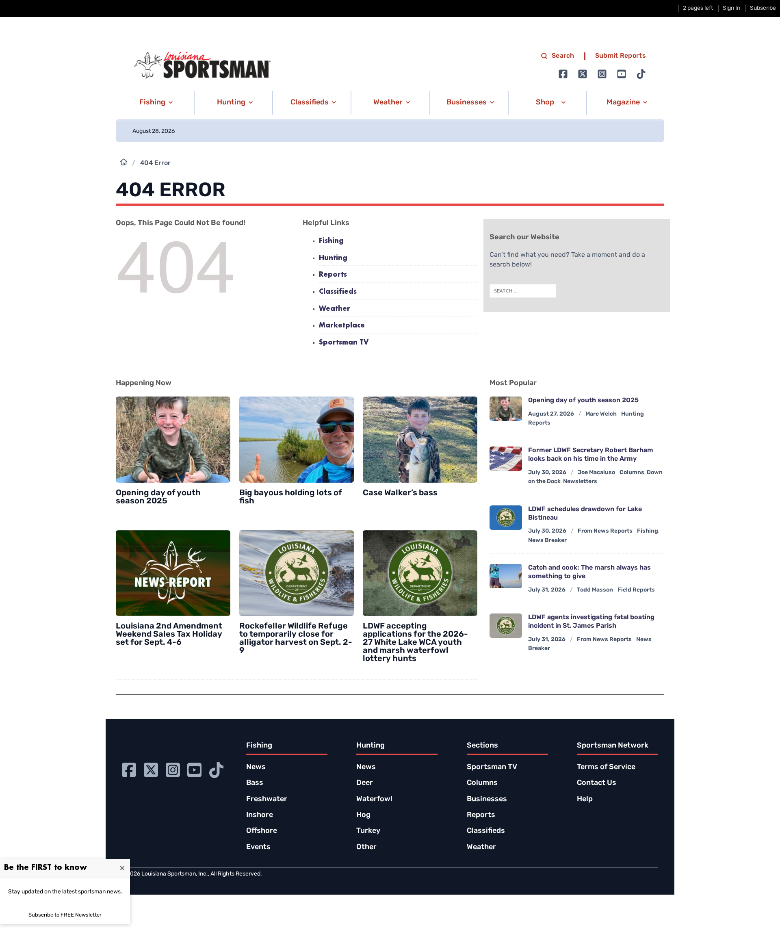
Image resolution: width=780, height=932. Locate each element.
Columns (632, 473)
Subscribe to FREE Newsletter (65, 915)
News (256, 767)
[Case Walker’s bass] (420, 440)
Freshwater (266, 799)
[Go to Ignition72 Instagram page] (602, 74)
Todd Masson (595, 590)
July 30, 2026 (547, 473)
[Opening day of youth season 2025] (173, 440)
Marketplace (342, 325)
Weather (334, 309)
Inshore (259, 815)
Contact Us (596, 783)
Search (563, 56)
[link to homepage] (202, 65)
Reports (333, 274)
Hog (363, 815)
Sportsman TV (343, 342)
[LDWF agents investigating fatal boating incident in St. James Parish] (506, 625)
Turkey (368, 831)
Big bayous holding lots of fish (290, 497)
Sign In (731, 8)
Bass (254, 783)
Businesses (487, 799)
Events (258, 847)
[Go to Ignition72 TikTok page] (641, 74)
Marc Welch (601, 414)
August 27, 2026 (551, 414)
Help (585, 799)
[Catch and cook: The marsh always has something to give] (506, 576)
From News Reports (605, 531)
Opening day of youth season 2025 (158, 497)
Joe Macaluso (596, 473)
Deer (364, 783)
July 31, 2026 (547, 590)
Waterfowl (374, 799)
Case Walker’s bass (400, 493)
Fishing (331, 241)
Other (366, 847)
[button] (154, 103)
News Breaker (547, 541)
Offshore (261, 831)
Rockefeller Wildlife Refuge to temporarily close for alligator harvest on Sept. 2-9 (295, 638)
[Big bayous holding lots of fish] (296, 440)
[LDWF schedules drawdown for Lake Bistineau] (506, 517)
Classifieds (338, 291)
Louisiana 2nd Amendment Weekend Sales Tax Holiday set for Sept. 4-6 (169, 634)
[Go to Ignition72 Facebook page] (563, 74)
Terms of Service (606, 767)
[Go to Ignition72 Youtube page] (621, 74)
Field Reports (636, 590)
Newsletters (580, 482)
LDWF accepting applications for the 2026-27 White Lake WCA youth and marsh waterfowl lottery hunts (415, 642)
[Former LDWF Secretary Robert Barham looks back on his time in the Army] (506, 458)
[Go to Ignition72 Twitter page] (582, 74)
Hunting (333, 258)
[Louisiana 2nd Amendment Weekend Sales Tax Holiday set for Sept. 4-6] (173, 573)
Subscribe (763, 8)
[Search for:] (523, 291)
